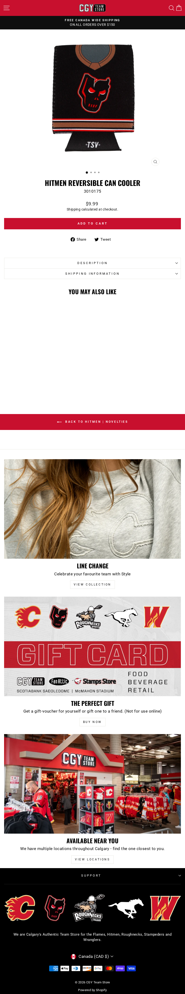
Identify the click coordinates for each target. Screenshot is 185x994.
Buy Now (92, 722)
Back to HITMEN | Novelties (96, 421)
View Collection (92, 584)
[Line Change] (92, 509)
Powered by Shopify (92, 990)
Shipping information (92, 273)
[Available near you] (92, 784)
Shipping (73, 209)
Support (91, 875)
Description (92, 263)
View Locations (92, 859)
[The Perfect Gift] (92, 646)
